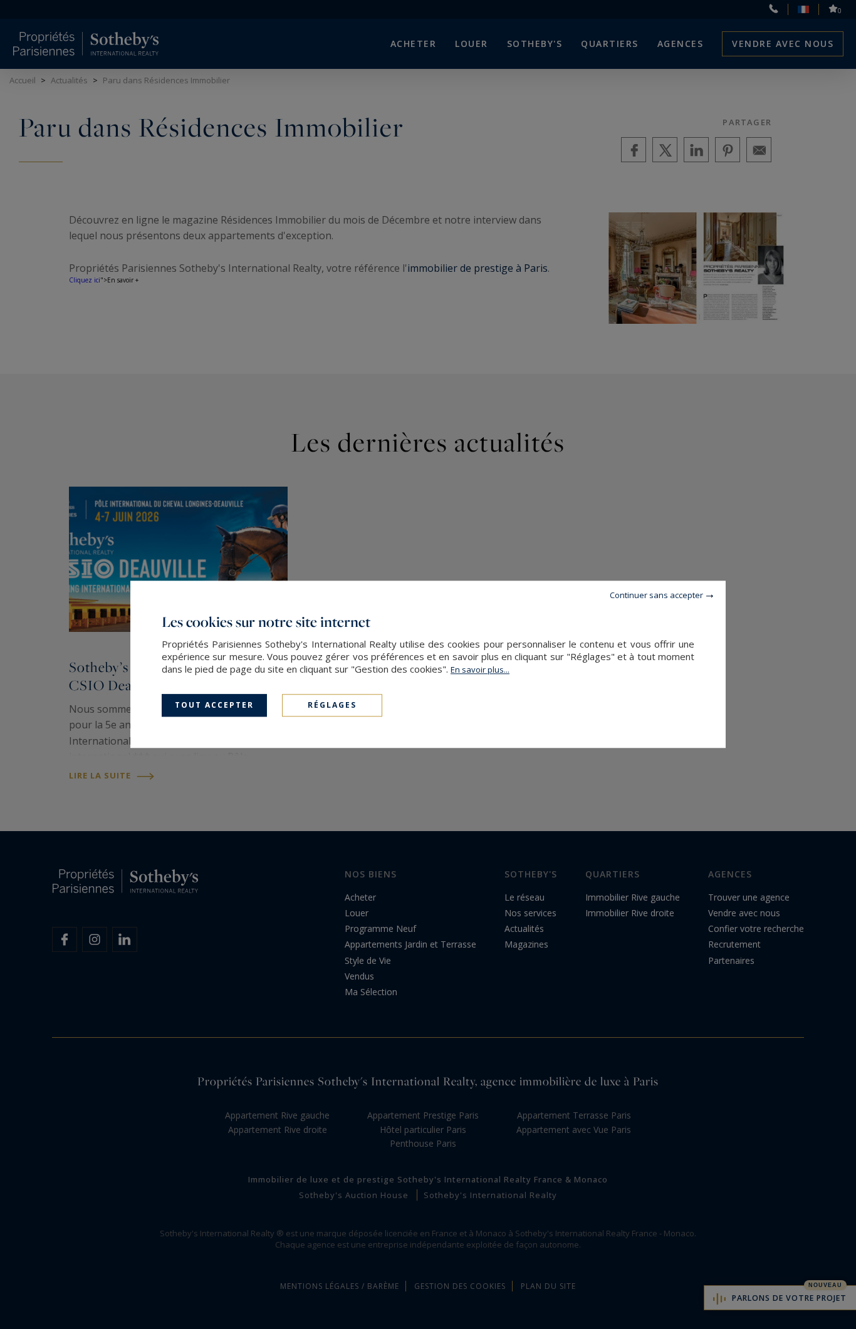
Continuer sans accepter (656, 595)
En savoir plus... (480, 669)
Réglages (332, 705)
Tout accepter (214, 705)
